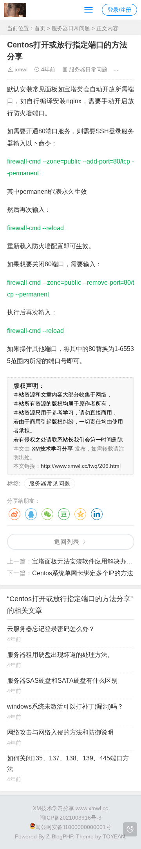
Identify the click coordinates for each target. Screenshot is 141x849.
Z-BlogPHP (59, 836)
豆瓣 (64, 514)
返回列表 (66, 541)
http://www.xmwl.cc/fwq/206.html (81, 466)
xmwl (21, 69)
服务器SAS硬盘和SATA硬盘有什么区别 (62, 680)
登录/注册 (119, 10)
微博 (14, 514)
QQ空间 (80, 514)
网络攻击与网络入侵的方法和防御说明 (60, 732)
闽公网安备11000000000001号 (73, 827)
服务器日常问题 (71, 28)
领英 (97, 514)
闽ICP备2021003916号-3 (70, 817)
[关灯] (130, 829)
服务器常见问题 (49, 483)
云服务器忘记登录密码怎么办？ (51, 628)
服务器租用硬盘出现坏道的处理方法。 (60, 654)
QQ (31, 514)
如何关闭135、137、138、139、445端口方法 (68, 763)
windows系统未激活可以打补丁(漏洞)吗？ (65, 706)
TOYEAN (114, 836)
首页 (39, 28)
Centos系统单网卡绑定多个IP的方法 (82, 573)
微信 (47, 514)
